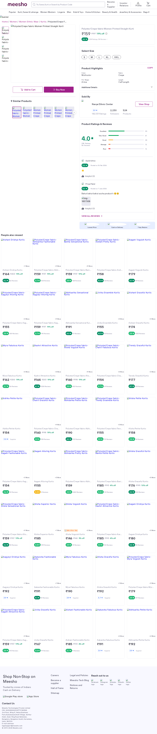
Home (5, 21)
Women (13, 21)
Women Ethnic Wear (29, 21)
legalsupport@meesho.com (12, 726)
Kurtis (43, 21)
